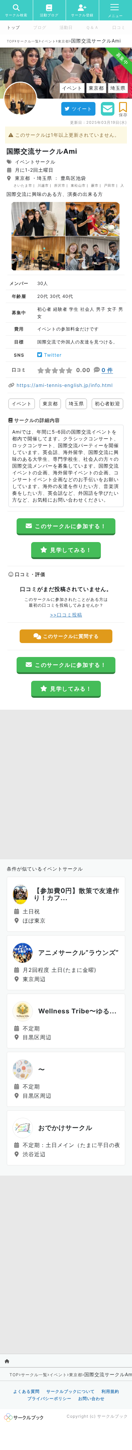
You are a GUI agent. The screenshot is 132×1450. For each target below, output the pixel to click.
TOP (11, 41)
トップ (13, 27)
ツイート (82, 109)
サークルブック (112, 1416)
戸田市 (109, 185)
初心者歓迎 (107, 403)
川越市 (43, 185)
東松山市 (78, 185)
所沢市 (59, 185)
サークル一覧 (28, 41)
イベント (48, 41)
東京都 (63, 41)
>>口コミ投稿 (66, 615)
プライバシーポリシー (49, 1398)
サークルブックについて (70, 1391)
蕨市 (94, 185)
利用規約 (110, 1391)
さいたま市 (23, 185)
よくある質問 (26, 1391)
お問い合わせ (91, 1398)
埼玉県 (76, 403)
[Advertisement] (66, 782)
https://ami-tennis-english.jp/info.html (65, 385)
